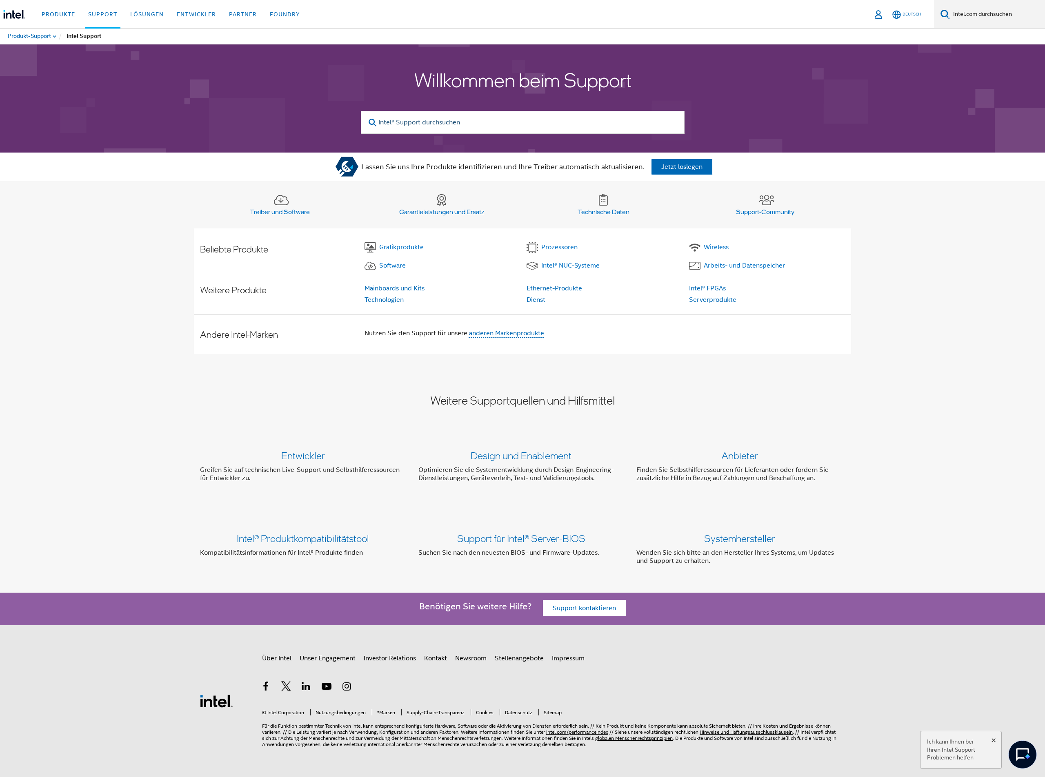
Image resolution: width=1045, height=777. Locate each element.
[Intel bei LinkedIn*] (306, 687)
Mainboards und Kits (395, 288)
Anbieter (739, 455)
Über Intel (276, 658)
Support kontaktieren (584, 608)
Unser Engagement (328, 658)
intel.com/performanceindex (577, 732)
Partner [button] (243, 14)
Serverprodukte (712, 300)
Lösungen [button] (147, 14)
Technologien (384, 300)
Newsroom (471, 658)
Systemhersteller (739, 538)
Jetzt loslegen (682, 167)
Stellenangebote (519, 658)
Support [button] (102, 14)
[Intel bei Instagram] (347, 687)
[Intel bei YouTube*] (327, 687)
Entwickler (303, 455)
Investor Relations (390, 658)
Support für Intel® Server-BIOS (521, 538)
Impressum (568, 658)
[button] (522, 468)
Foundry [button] (285, 14)
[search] (372, 122)
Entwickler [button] (196, 14)
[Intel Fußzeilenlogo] (216, 701)
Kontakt (435, 658)
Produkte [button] (58, 14)
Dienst (536, 300)
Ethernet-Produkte (554, 288)
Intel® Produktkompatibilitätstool (303, 538)
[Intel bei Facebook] (266, 687)
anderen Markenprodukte (506, 333)
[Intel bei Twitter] (286, 687)
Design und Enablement (521, 455)
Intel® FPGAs (707, 288)
